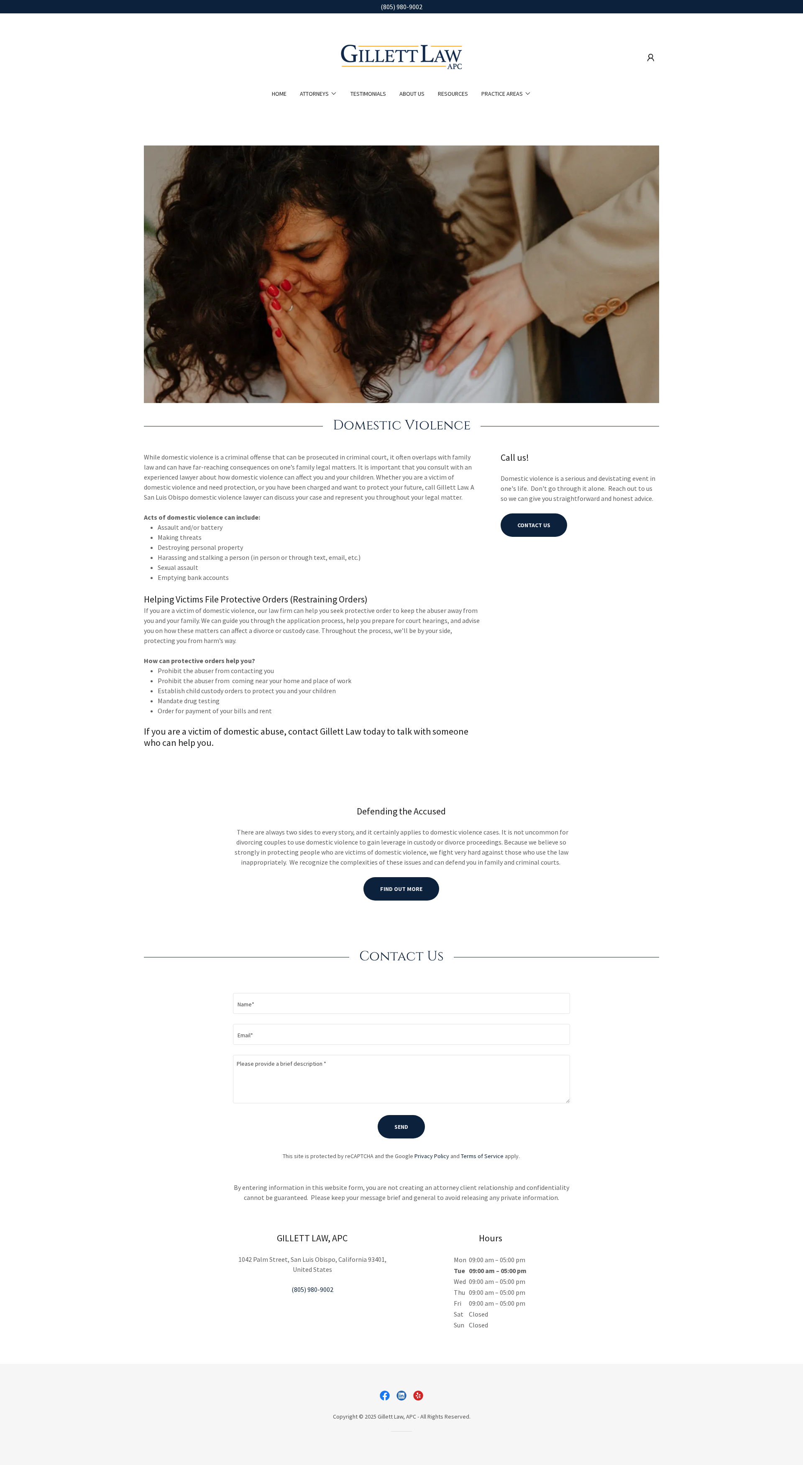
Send (401, 1127)
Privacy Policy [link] (431, 1156)
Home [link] (279, 93)
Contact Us (533, 525)
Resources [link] (453, 93)
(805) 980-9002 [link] (312, 1289)
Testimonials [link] (368, 93)
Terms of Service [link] (482, 1156)
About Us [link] (412, 93)
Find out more (401, 889)
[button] (650, 57)
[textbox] (401, 1003)
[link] (401, 57)
